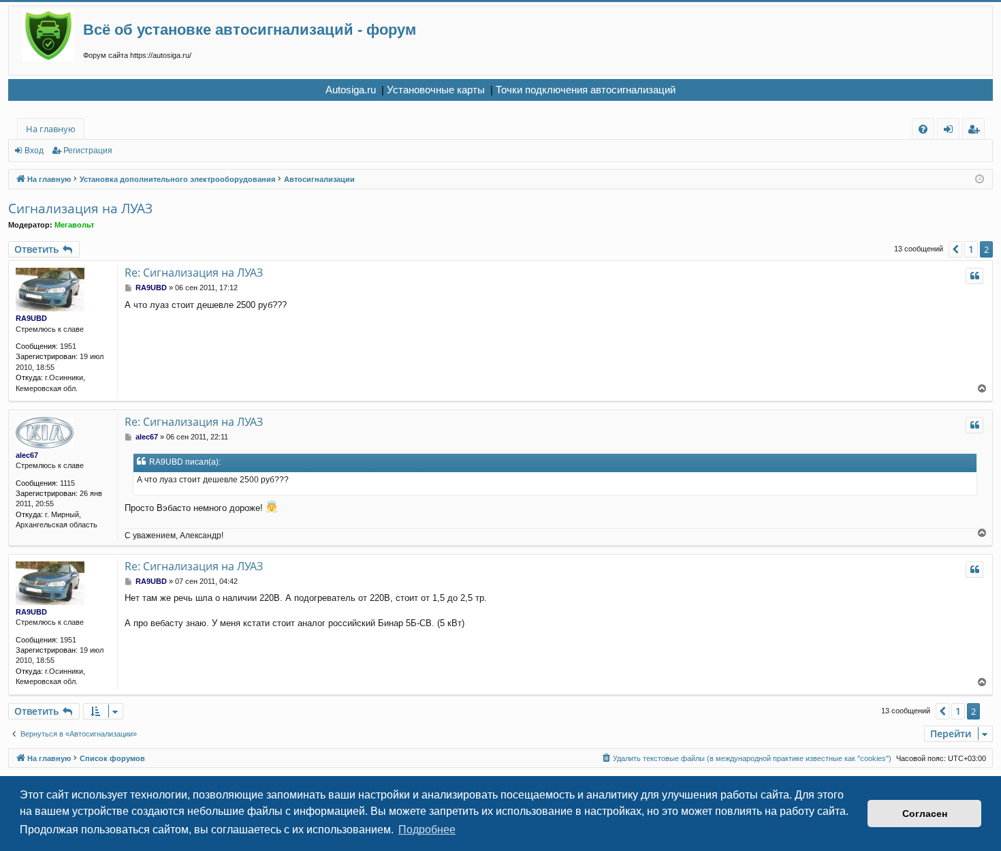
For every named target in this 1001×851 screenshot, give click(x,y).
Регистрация (87, 150)
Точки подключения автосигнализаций (586, 89)
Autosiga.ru (350, 89)
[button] (955, 249)
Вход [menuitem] (951, 131)
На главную (51, 129)
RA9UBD (31, 318)
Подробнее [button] (427, 829)
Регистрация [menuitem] (976, 131)
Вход (34, 150)
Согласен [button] (924, 813)
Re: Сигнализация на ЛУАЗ (194, 272)
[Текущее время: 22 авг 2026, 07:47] (979, 179)
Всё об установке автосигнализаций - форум (249, 29)
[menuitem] (923, 129)
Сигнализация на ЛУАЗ (80, 208)
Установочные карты (436, 89)
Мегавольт (74, 225)
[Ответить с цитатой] (974, 276)
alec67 (27, 455)
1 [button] (971, 249)
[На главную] (52, 35)
